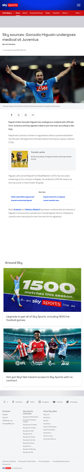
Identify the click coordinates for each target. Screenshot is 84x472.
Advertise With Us (49, 439)
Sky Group (47, 423)
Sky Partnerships (49, 429)
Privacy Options (44, 461)
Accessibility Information (60, 461)
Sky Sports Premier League (29, 420)
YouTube (59, 402)
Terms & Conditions (9, 461)
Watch (24, 13)
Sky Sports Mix (28, 452)
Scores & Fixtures (36, 13)
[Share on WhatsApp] (26, 115)
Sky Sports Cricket (29, 427)
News (18, 13)
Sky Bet (5, 414)
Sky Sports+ (27, 446)
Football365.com (8, 423)
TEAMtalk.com (7, 420)
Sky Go (45, 420)
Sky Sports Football (30, 424)
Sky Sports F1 (27, 434)
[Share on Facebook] (12, 115)
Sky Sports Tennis (29, 437)
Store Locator (48, 436)
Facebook (19, 402)
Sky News (46, 417)
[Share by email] (33, 115)
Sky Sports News (29, 443)
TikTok (32, 402)
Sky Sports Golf (28, 431)
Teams (64, 13)
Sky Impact (47, 432)
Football (7, 13)
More (77, 13)
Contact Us (6, 464)
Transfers (56, 13)
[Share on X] (19, 115)
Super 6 (5, 417)
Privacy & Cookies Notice (27, 461)
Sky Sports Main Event (30, 417)
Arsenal (17, 209)
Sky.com (46, 414)
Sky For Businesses (49, 426)
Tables (47, 13)
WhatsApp (74, 402)
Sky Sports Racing (29, 449)
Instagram (45, 402)
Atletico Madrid (32, 209)
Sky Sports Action (29, 440)
